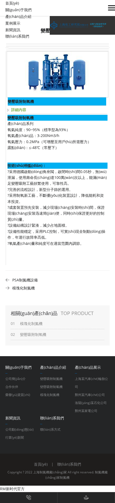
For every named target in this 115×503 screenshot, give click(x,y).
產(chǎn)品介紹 (18, 16)
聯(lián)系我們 (17, 36)
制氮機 (65, 477)
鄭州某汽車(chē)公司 (90, 394)
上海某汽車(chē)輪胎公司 (91, 382)
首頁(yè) (12, 3)
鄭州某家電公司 (86, 410)
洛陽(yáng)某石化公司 (91, 402)
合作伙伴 (11, 386)
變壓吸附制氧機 (51, 386)
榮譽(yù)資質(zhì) (17, 394)
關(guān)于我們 (18, 9)
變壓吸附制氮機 (51, 378)
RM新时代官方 (12, 488)
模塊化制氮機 (49, 394)
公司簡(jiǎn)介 (15, 378)
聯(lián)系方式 (50, 429)
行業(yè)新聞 (14, 437)
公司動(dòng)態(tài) (19, 429)
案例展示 (12, 23)
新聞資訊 (12, 29)
